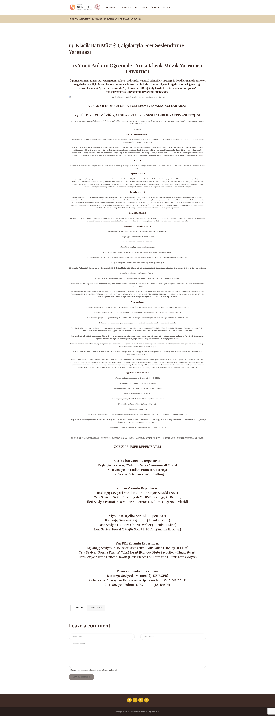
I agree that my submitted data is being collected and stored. (94, 670)
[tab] (78, 608)
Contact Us (96, 608)
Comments (79, 608)
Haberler (96, 19)
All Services (83, 19)
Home (71, 19)
